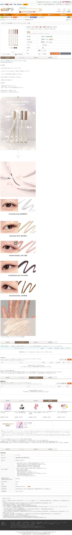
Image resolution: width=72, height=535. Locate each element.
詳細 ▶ (29, 486)
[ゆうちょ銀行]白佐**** (41, 17)
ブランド (22, 19)
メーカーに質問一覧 (61, 383)
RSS (58, 523)
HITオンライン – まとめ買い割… (23, 17)
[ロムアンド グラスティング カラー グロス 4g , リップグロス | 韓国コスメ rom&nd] (36, 409)
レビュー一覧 (63, 359)
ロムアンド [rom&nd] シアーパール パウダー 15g (28, 423)
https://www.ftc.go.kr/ (15, 517)
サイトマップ (44, 523)
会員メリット (61, 4)
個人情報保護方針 (26, 522)
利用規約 (19, 522)
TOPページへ (51, 532)
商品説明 (7, 57)
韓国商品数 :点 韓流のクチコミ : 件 (47, 2)
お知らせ (18, 523)
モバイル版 (13, 523)
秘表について (47, 522)
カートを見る (56, 4)
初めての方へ (13, 522)
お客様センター (68, 4)
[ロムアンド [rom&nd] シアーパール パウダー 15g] (7, 409)
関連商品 (50, 57)
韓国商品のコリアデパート (7, 19)
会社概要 (2, 522)
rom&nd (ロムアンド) (29, 19)
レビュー (22, 57)
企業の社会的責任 (39, 522)
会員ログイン (40, 4)
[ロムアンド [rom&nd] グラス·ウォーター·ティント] (50, 409)
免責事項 (32, 522)
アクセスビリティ (55, 522)
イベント (23, 523)
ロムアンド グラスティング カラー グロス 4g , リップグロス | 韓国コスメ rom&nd (36, 412)
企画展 (34, 523)
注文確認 (45, 4)
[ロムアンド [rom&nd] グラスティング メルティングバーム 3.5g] (64, 409)
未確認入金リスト (52, 523)
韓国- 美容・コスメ (16, 19)
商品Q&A (36, 57)
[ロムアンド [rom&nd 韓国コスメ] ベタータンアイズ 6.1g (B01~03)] (21, 409)
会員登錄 (49, 4)
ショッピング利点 (63, 522)
